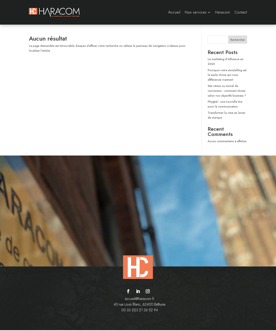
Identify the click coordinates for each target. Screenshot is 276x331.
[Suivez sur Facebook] (128, 291)
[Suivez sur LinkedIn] (138, 291)
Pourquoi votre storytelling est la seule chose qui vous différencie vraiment (227, 75)
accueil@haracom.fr (139, 298)
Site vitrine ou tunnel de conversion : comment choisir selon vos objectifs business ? (227, 91)
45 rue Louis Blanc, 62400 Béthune (139, 304)
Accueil (174, 12)
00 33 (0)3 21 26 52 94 (139, 310)
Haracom (222, 12)
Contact (241, 12)
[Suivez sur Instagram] (148, 291)
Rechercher (237, 40)
